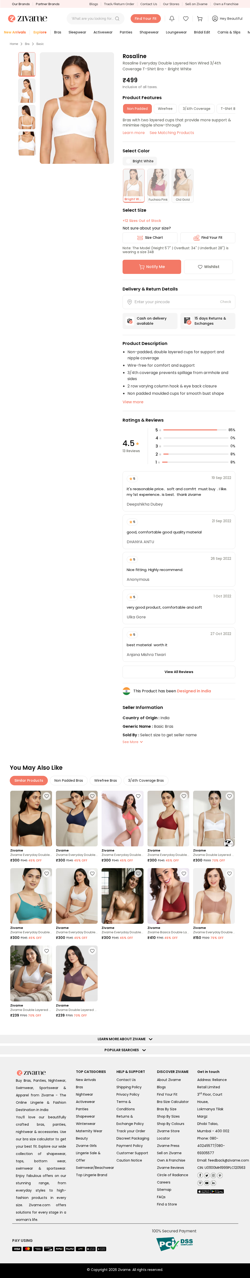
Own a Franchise (226, 4)
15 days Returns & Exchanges (210, 321)
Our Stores (171, 4)
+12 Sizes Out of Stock (142, 220)
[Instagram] (212, 1174)
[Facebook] (200, 1175)
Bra (27, 44)
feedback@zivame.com (228, 1160)
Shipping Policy (129, 1087)
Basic (40, 44)
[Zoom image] (77, 108)
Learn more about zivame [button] (123, 1039)
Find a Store (167, 1204)
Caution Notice (129, 1160)
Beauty (82, 1138)
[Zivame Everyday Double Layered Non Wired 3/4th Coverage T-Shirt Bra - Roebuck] (122, 896)
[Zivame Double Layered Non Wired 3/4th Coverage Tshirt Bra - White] (31, 973)
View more (133, 402)
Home (14, 44)
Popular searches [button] (122, 1050)
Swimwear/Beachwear (95, 1167)
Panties (82, 1109)
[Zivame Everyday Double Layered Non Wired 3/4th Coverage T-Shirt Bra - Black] (31, 818)
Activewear (85, 1101)
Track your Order (130, 1131)
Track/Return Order (119, 4)
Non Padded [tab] (137, 108)
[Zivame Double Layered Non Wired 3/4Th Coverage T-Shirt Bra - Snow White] (214, 818)
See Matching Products (172, 132)
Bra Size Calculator (173, 1101)
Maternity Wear (89, 1131)
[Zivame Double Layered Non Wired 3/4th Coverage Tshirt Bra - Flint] (77, 973)
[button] (117, 18)
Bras (79, 1087)
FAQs (161, 1197)
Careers (163, 1182)
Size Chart (154, 237)
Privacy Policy (127, 1094)
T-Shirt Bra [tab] (230, 108)
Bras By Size (167, 1109)
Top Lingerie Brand (91, 1175)
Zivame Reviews (170, 1167)
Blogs (93, 4)
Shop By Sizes (168, 1116)
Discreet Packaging (132, 1138)
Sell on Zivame (196, 4)
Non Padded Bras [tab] (68, 780)
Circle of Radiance (172, 1175)
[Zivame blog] (200, 1182)
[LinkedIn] (212, 1182)
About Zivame (169, 1079)
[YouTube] (206, 1182)
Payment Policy (129, 1145)
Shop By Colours (170, 1123)
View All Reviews (179, 671)
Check (225, 301)
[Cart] (200, 18)
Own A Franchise (171, 1160)
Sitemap (164, 1189)
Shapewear (85, 1116)
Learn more (134, 132)
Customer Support (132, 1153)
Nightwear (84, 1094)
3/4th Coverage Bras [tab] (146, 780)
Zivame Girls (86, 1145)
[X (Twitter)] (206, 1174)
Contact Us (148, 4)
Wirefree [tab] (165, 108)
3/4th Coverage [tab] (196, 108)
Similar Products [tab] (28, 780)
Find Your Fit (211, 237)
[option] (26, 64)
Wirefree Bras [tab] (105, 780)
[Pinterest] (219, 1174)
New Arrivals (86, 1079)
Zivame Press (168, 1145)
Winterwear (85, 1123)
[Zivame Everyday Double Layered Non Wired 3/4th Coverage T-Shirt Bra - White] (77, 896)
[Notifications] (172, 18)
